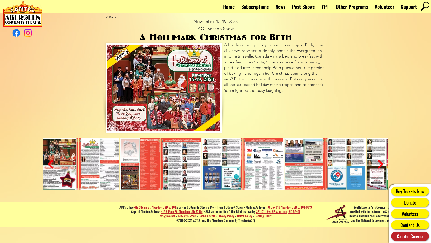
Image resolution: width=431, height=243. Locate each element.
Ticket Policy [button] (244, 216)
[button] (351, 6)
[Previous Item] (50, 164)
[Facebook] (16, 33)
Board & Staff (207, 216)
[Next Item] (380, 164)
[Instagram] (28, 33)
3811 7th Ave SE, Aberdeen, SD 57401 (278, 211)
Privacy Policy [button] (226, 216)
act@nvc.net (167, 216)
